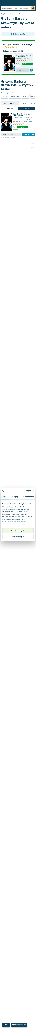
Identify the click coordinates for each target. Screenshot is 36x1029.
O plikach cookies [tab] (27, 496)
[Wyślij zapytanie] (33, 8)
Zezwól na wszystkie (18, 531)
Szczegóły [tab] (14, 496)
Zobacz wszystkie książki (13, 51)
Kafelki (10, 109)
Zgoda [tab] (5, 496)
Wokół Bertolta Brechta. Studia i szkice (23, 55)
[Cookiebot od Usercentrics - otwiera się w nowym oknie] (25, 491)
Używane (26, 96)
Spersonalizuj (17, 537)
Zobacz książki (19, 34)
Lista (27, 109)
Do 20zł (4, 96)
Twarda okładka (15, 96)
